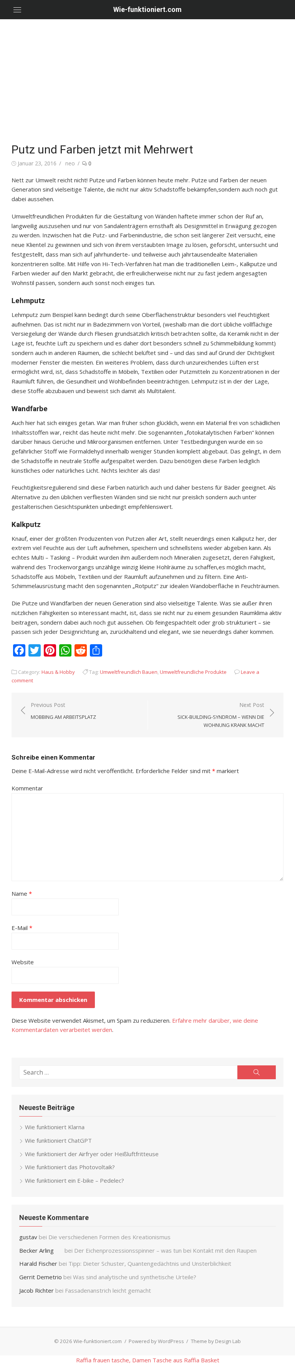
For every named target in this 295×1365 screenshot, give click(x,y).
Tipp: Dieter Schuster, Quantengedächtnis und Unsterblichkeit (149, 1263)
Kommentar (27, 788)
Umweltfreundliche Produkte (193, 671)
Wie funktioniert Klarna (55, 1127)
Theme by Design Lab (216, 1341)
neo (70, 163)
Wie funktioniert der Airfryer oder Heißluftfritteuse (92, 1154)
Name (22, 893)
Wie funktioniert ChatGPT (58, 1140)
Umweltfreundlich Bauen (128, 671)
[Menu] (17, 9)
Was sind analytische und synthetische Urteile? (134, 1277)
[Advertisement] (147, 77)
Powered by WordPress (156, 1341)
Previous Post (63, 710)
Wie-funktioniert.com (147, 9)
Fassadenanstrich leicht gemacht (108, 1290)
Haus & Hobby (58, 671)
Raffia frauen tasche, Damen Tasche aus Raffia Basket (147, 1360)
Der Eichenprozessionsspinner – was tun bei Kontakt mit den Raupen (166, 1250)
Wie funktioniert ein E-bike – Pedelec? (74, 1180)
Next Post (220, 715)
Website (23, 962)
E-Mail (22, 928)
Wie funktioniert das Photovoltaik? (70, 1167)
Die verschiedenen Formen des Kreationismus (109, 1237)
